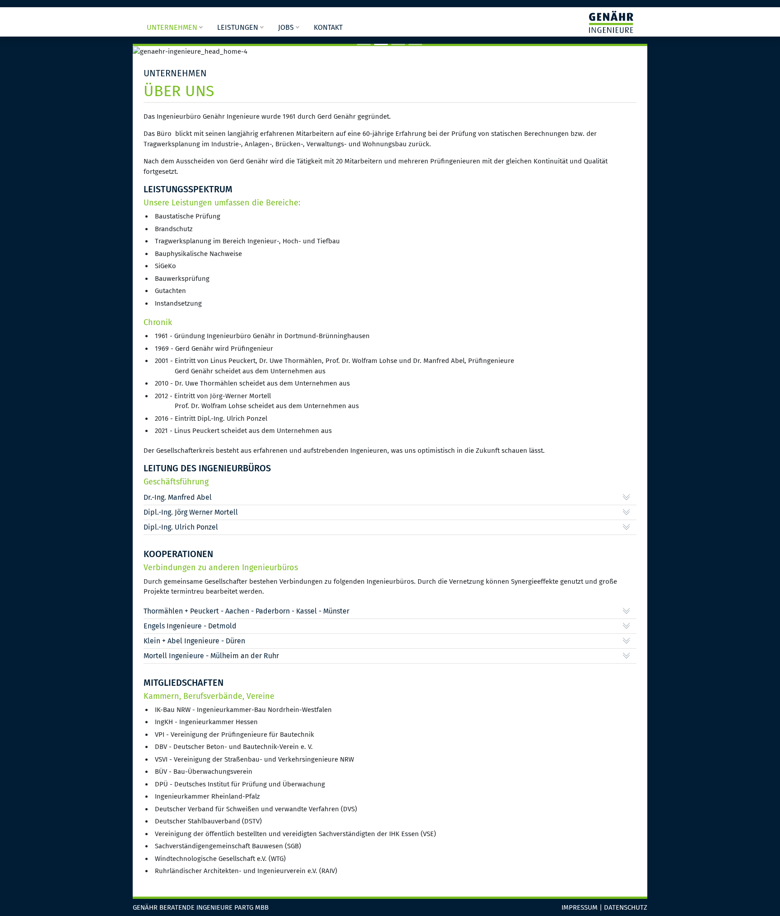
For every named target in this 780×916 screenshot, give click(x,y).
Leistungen (237, 27)
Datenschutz (625, 907)
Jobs (286, 27)
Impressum (580, 907)
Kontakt (328, 27)
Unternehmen (172, 27)
